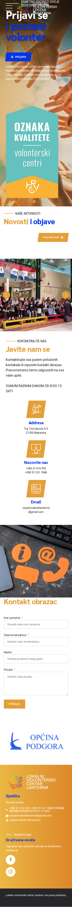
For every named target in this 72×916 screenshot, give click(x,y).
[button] (6, 295)
